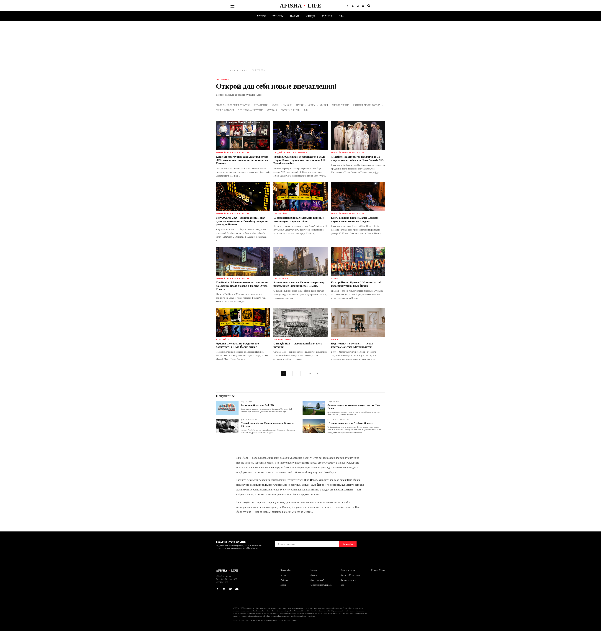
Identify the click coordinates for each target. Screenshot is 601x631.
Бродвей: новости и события (233, 105)
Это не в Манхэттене (250, 110)
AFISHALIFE (238, 70)
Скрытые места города (366, 105)
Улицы (310, 16)
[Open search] (369, 5)
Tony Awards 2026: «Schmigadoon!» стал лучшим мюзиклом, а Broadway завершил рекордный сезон (242, 221)
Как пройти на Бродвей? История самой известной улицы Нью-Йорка (356, 284)
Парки (294, 16)
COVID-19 (272, 110)
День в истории (225, 110)
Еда (341, 16)
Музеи (261, 16)
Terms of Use (244, 620)
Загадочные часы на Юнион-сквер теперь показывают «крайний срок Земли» (299, 284)
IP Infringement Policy (272, 620)
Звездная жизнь (290, 110)
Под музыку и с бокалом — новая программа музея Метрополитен (352, 345)
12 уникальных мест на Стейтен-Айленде (350, 423)
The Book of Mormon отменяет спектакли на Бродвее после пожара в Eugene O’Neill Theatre (242, 286)
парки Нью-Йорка (350, 480)
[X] (358, 5)
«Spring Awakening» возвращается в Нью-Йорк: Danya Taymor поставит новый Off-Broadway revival (299, 160)
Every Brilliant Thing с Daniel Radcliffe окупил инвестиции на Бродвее (354, 219)
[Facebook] (348, 5)
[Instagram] (353, 5)
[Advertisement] (300, 44)
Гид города (246, 402)
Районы (278, 16)
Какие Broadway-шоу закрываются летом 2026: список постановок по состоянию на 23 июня (242, 160)
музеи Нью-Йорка (306, 480)
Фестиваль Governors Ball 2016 (258, 405)
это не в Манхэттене (341, 489)
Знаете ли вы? (340, 105)
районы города (258, 484)
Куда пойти (261, 105)
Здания (327, 16)
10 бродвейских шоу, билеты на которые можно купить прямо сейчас (298, 219)
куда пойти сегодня (353, 484)
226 (310, 373)
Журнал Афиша (378, 570)
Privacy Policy (255, 620)
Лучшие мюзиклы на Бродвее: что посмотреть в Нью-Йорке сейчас (237, 345)
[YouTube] (363, 5)
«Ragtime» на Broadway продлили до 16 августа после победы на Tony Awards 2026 (357, 158)
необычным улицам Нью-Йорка (306, 484)
